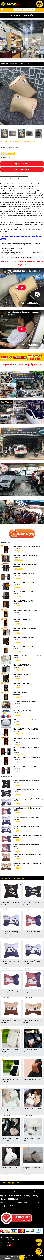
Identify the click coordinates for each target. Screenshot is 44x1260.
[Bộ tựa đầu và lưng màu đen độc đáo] (6, 793)
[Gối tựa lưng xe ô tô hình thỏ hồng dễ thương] (6, 848)
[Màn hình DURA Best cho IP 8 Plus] (6, 595)
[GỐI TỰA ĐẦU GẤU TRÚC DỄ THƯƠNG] (6, 829)
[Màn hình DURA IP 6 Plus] (6, 686)
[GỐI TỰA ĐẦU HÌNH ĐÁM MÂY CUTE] (33, 1127)
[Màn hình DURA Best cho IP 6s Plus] (6, 631)
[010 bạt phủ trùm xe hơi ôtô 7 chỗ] (6, 723)
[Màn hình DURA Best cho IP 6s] (6, 641)
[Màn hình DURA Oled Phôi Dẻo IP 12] (6, 732)
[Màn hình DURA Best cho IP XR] (6, 586)
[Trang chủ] (13, 4)
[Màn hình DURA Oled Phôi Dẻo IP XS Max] (6, 549)
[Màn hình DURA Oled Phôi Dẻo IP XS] (6, 558)
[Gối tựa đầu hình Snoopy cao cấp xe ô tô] (6, 866)
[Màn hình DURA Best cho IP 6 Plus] (6, 650)
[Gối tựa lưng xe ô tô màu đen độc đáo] (6, 784)
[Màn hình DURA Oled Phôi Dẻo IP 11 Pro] (6, 770)
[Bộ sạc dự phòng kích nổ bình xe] (6, 705)
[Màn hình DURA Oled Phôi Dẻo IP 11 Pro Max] (6, 751)
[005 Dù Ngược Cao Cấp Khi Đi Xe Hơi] (6, 714)
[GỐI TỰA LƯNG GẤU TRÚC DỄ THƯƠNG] (6, 820)
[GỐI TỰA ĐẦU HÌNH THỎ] (11, 1156)
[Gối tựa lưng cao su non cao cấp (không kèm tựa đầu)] (11, 1038)
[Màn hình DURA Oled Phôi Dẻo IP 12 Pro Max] (6, 741)
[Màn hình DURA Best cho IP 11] (6, 577)
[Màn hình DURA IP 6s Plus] (6, 668)
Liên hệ (27, 1258)
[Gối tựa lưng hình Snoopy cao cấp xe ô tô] (6, 857)
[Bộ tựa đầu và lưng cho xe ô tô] (33, 1038)
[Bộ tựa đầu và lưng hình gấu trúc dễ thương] (6, 802)
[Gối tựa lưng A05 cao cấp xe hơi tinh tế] (11, 1068)
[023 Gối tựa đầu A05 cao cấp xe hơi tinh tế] (6, 659)
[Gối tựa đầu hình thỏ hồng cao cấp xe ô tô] (6, 838)
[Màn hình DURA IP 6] (6, 695)
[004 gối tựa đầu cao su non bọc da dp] (33, 1155)
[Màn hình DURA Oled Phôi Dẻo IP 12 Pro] (6, 761)
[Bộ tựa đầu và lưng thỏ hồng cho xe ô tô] (6, 811)
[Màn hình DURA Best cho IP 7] (6, 622)
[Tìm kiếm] (33, 9)
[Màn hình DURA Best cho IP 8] (6, 604)
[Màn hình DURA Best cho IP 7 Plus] (6, 613)
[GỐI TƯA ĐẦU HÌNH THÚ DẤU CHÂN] (11, 1127)
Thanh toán (30, 1256)
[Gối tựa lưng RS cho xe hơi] (33, 1068)
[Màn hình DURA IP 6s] (6, 677)
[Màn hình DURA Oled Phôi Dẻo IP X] (6, 567)
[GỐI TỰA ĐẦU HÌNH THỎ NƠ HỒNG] (33, 1097)
